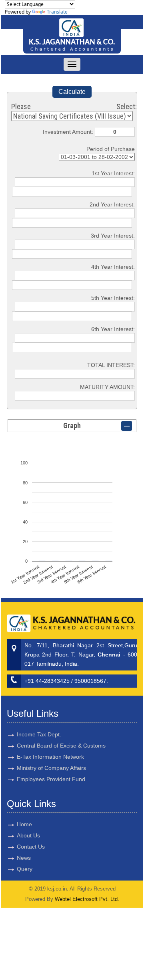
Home (24, 824)
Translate (57, 11)
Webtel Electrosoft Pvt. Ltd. (87, 899)
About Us (28, 835)
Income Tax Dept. (39, 734)
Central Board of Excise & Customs (61, 745)
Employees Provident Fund (51, 779)
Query (24, 869)
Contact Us (31, 846)
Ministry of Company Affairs (51, 768)
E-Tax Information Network (50, 757)
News (24, 858)
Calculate (72, 91)
